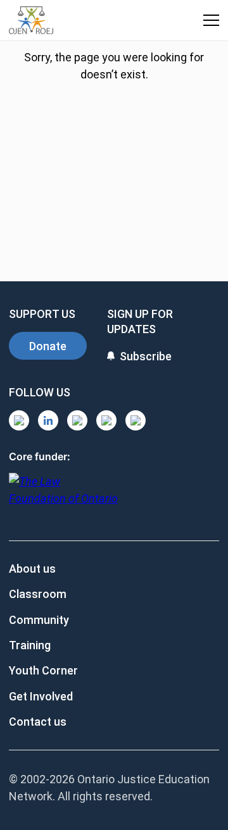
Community (39, 619)
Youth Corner (43, 670)
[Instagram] (19, 420)
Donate (47, 346)
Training (30, 645)
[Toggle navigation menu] (211, 20)
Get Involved (41, 696)
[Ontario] (63, 496)
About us (32, 568)
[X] (106, 420)
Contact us (37, 721)
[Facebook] (135, 420)
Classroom (37, 594)
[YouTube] (77, 420)
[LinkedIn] (48, 420)
